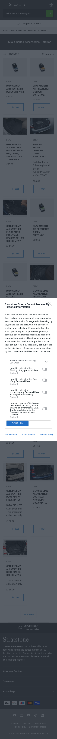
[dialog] (28, 369)
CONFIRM (17, 423)
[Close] (51, 305)
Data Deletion (10, 434)
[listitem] (28, 361)
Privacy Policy (46, 434)
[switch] (44, 369)
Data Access (28, 434)
